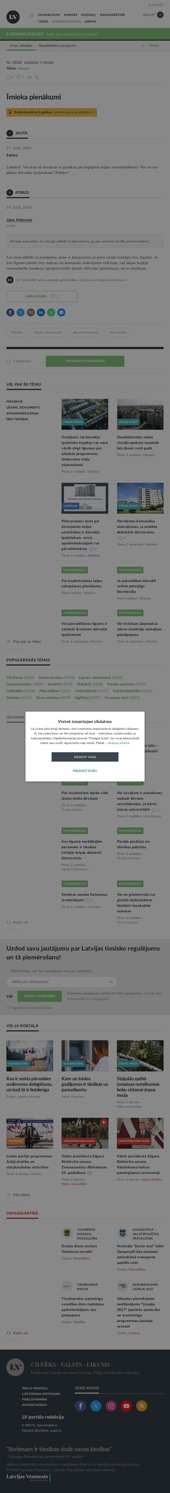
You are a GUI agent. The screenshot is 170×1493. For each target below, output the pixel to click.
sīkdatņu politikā (118, 743)
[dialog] (85, 746)
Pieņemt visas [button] (85, 757)
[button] (85, 771)
